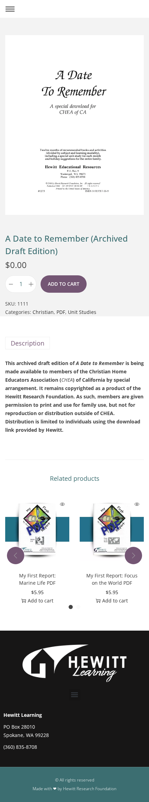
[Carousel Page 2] (78, 607)
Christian (43, 312)
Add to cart (63, 284)
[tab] (74, 343)
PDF (60, 312)
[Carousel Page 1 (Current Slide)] (71, 607)
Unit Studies (82, 312)
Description (27, 343)
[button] (74, 694)
